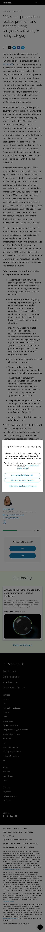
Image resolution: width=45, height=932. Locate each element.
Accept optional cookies (22, 475)
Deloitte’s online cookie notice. (28, 466)
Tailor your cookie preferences (23, 486)
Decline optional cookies (22, 480)
